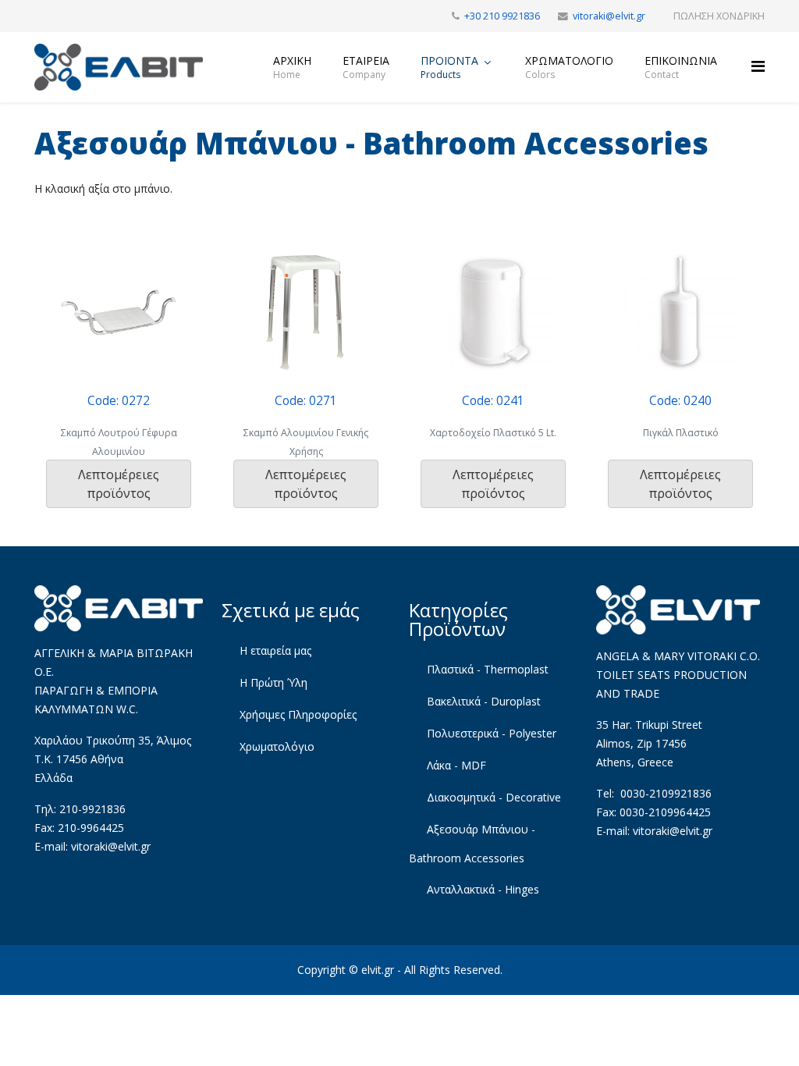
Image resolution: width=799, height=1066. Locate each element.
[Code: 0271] (305, 312)
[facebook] (40, 15)
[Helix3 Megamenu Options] (758, 66)
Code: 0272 (118, 401)
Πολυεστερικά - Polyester (490, 733)
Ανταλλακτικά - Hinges (481, 889)
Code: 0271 (306, 401)
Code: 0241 (493, 401)
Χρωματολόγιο (275, 746)
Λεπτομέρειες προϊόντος (118, 484)
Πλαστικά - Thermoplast (486, 669)
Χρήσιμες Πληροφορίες (296, 714)
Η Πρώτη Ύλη (271, 682)
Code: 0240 (680, 401)
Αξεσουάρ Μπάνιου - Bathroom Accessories (472, 843)
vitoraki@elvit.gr (609, 16)
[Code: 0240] (680, 312)
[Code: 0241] (493, 312)
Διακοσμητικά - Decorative (492, 797)
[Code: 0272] (118, 312)
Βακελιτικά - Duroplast (482, 701)
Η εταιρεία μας (273, 650)
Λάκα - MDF (455, 765)
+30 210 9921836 (502, 16)
